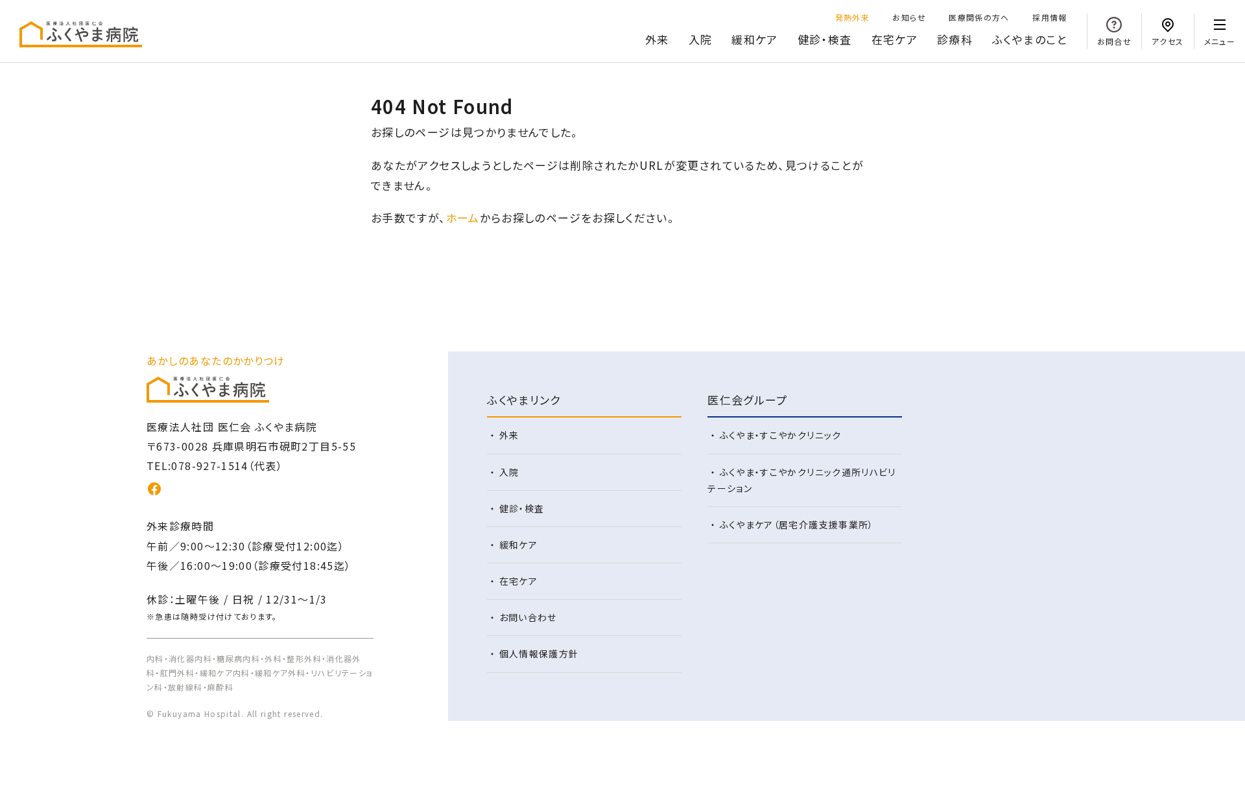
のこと (1029, 39)
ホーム (463, 217)
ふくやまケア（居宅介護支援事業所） (797, 524)
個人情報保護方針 (539, 653)
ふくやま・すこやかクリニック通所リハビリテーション (801, 480)
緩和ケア (754, 39)
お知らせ (908, 17)
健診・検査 (825, 39)
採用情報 (1049, 17)
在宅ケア (895, 39)
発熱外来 (852, 17)
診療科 (955, 39)
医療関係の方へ (979, 17)
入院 (701, 39)
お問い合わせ (528, 617)
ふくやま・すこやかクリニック (781, 435)
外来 (657, 39)
